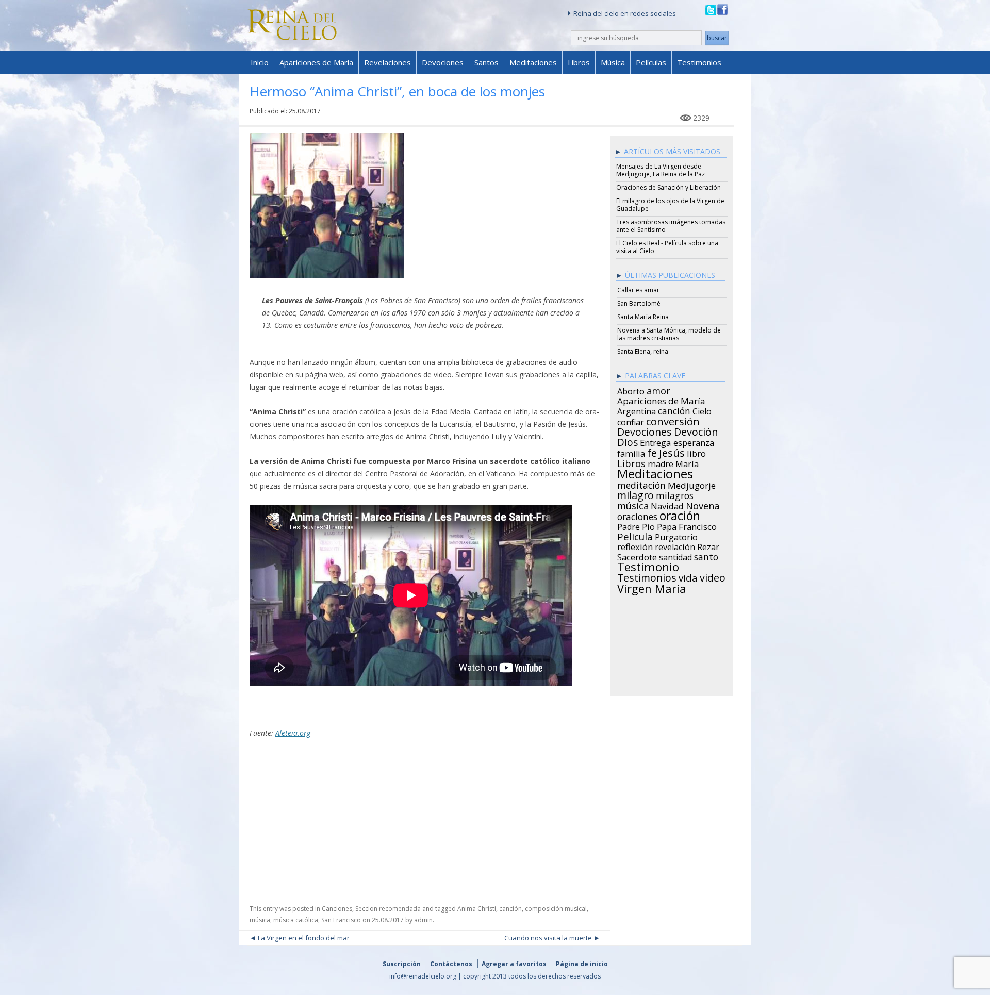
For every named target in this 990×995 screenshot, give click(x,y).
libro (696, 452)
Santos (486, 62)
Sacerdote (637, 556)
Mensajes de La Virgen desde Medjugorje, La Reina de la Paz (660, 170)
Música (613, 62)
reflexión (635, 545)
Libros (579, 62)
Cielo (702, 410)
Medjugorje (692, 484)
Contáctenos (451, 963)
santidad (675, 556)
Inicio (260, 62)
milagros (675, 494)
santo (706, 555)
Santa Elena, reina (642, 351)
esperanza (693, 441)
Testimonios (699, 62)
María (687, 462)
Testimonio (648, 565)
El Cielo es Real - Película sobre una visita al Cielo (667, 247)
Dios (627, 441)
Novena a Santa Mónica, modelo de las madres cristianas (669, 334)
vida (688, 576)
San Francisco (341, 920)
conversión (673, 420)
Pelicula (635, 535)
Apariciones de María (316, 62)
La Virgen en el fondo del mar (304, 937)
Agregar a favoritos (514, 963)
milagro (635, 494)
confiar (630, 421)
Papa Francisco (687, 525)
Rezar (708, 545)
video (712, 576)
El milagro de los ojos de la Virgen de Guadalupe (670, 204)
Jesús (672, 451)
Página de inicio (582, 963)
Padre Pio (636, 525)
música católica (295, 920)
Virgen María (651, 587)
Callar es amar (638, 290)
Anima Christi (476, 908)
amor (658, 389)
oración (679, 514)
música (260, 920)
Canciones (337, 908)
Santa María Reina (643, 316)
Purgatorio (676, 536)
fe (652, 451)
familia (631, 452)
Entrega (655, 441)
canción (510, 908)
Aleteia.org (292, 733)
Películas (651, 62)
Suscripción (402, 963)
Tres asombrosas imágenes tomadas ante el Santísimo (670, 226)
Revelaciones (387, 62)
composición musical (556, 908)
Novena (702, 504)
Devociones (443, 62)
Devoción (696, 430)
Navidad (667, 505)
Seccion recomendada (388, 908)
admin (423, 920)
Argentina (636, 410)
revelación (675, 545)
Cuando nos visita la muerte (548, 937)
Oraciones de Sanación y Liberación (668, 187)
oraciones (637, 515)
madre (660, 462)
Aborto (631, 390)
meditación (641, 483)
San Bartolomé (639, 303)
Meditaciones (533, 62)
